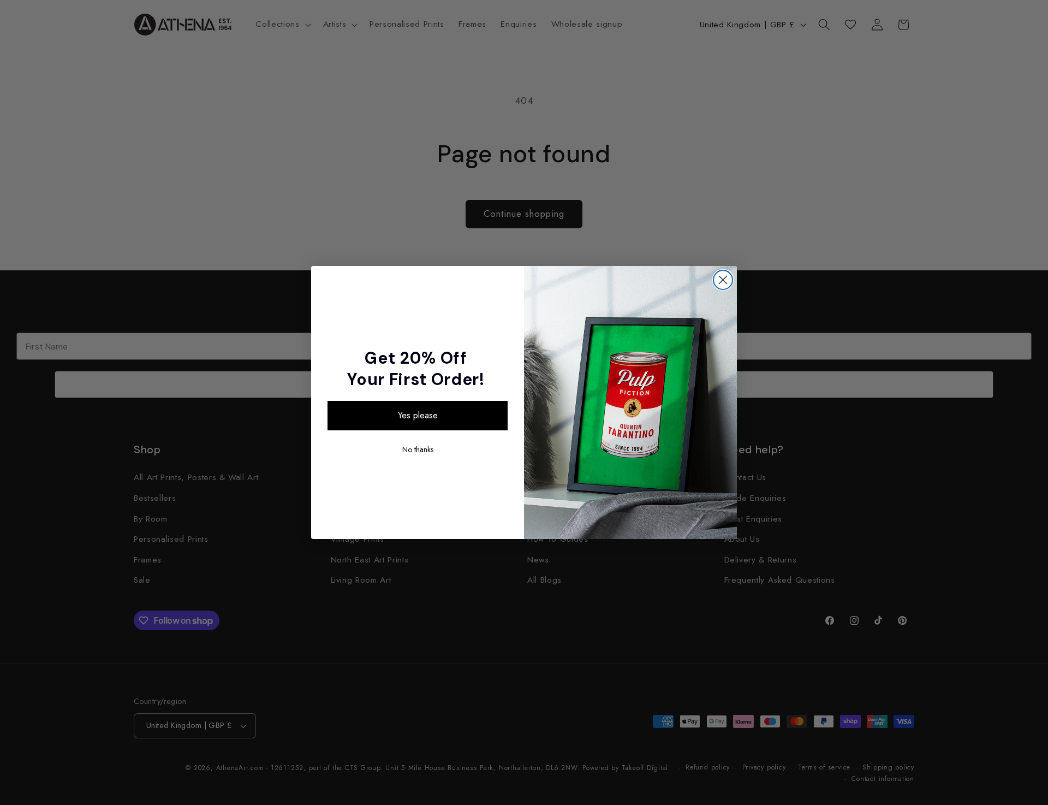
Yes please (418, 415)
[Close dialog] (723, 279)
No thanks (417, 449)
